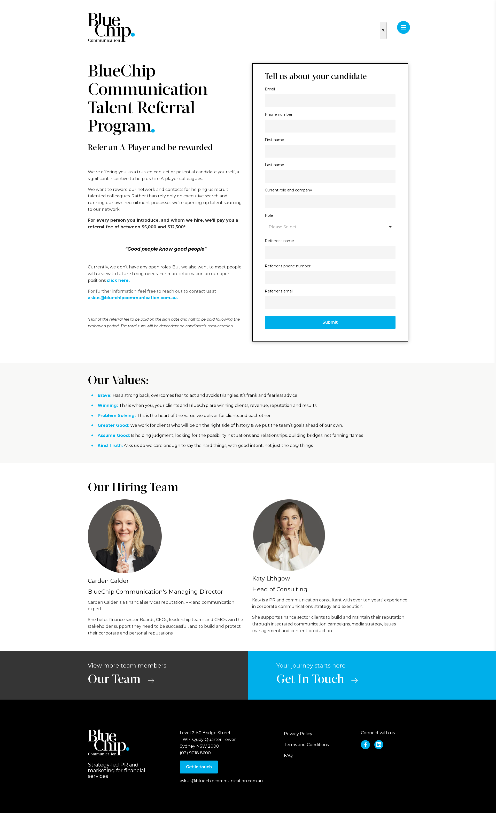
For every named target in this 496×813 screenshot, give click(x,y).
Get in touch (199, 766)
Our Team (114, 680)
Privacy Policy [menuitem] (298, 733)
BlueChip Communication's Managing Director (155, 591)
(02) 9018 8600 (195, 752)
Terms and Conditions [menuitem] (306, 744)
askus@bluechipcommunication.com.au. (133, 297)
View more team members (127, 665)
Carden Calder (108, 580)
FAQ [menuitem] (288, 755)
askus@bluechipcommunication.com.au (221, 780)
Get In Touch (310, 680)
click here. (119, 280)
